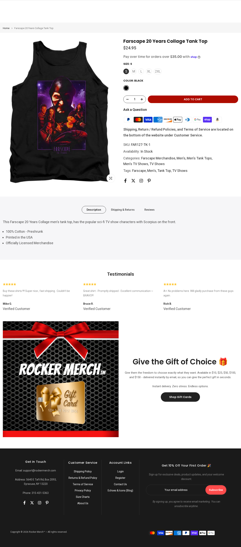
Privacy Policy (83, 490)
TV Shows (157, 164)
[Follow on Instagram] (141, 180)
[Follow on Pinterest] (149, 180)
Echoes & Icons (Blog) (120, 490)
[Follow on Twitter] (133, 180)
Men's (181, 158)
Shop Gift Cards (180, 397)
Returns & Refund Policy (83, 477)
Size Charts (83, 496)
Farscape (139, 171)
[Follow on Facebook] (125, 180)
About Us (82, 503)
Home (6, 28)
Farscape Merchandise (158, 158)
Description (94, 209)
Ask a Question (135, 110)
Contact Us (120, 484)
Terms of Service (83, 484)
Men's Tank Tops (199, 158)
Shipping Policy (83, 471)
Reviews (149, 209)
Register (120, 477)
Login (120, 471)
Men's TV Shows (135, 164)
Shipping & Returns (123, 209)
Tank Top (164, 171)
